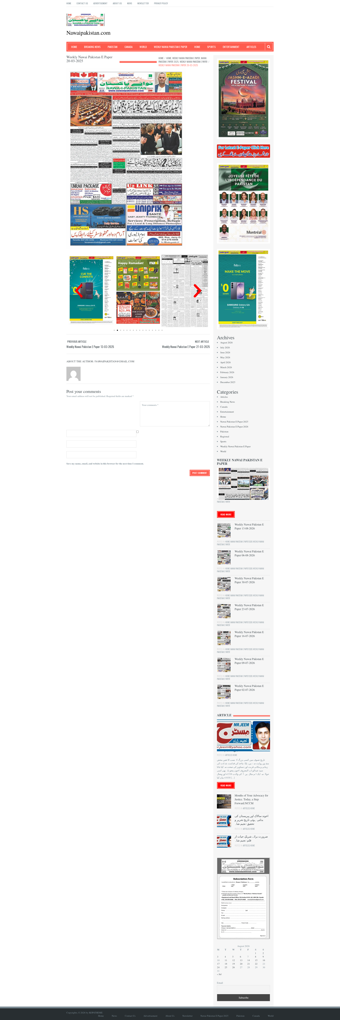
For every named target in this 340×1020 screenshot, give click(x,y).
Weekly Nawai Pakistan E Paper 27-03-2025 (186, 346)
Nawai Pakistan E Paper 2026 (234, 426)
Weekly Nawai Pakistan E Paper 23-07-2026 (249, 607)
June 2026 (225, 352)
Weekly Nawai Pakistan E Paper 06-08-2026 (249, 553)
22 (256, 963)
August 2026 (226, 342)
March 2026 (226, 367)
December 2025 (227, 382)
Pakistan (112, 47)
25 (226, 967)
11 (226, 960)
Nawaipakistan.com (88, 32)
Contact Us (82, 3)
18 (226, 963)
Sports (211, 47)
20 (241, 963)
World (143, 47)
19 (233, 963)
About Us (117, 3)
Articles (251, 47)
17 (218, 963)
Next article (202, 341)
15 (256, 960)
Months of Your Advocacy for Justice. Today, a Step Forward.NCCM (251, 799)
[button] (79, 291)
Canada (128, 47)
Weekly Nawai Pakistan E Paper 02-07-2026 (249, 688)
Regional (224, 436)
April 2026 (225, 362)
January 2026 (226, 377)
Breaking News (92, 47)
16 (264, 960)
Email (220, 982)
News (129, 3)
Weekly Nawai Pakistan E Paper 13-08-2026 (249, 526)
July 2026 (225, 347)
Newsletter (143, 3)
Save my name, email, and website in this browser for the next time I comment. (105, 463)
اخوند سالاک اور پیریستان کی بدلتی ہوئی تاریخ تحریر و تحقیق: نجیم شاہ (251, 819)
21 (248, 963)
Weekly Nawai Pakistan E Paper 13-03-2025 (90, 346)
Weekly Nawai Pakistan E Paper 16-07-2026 (249, 634)
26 (233, 967)
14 (248, 960)
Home (68, 3)
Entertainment (231, 47)
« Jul (219, 974)
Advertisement (100, 3)
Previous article (76, 341)
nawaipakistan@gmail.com (114, 361)
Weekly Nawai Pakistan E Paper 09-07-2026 (249, 661)
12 (233, 960)
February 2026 (227, 372)
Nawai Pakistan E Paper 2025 (234, 421)
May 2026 (225, 357)
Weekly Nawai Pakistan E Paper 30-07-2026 (249, 580)
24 (218, 967)
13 (241, 960)
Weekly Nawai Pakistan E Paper (170, 47)
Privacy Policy (161, 3)
